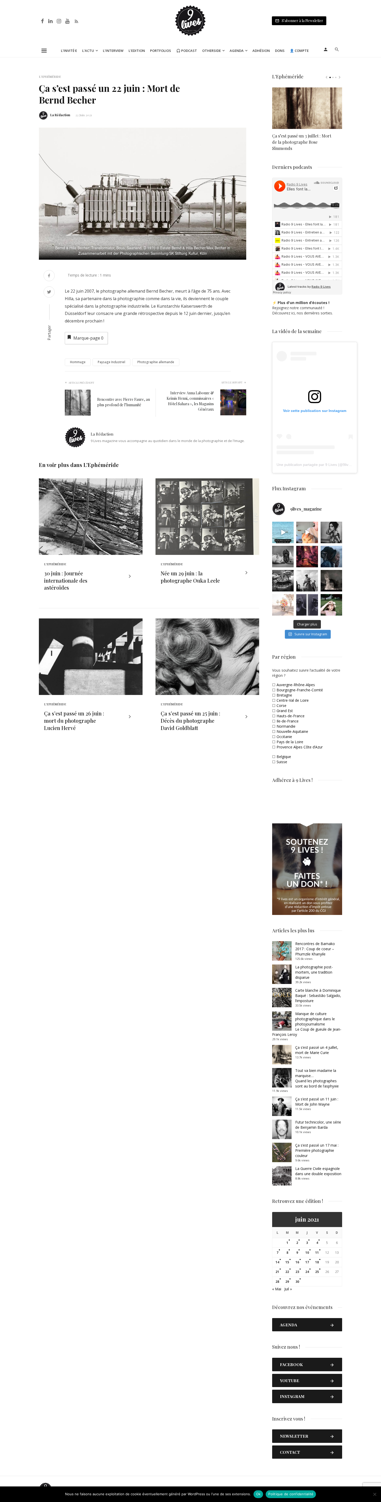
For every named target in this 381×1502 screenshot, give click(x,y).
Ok (258, 1494)
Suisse (282, 761)
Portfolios (160, 50)
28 (277, 1281)
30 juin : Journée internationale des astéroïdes (65, 580)
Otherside (211, 50)
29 (287, 1281)
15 (287, 1262)
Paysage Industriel (111, 362)
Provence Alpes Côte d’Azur (300, 747)
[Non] (374, 1494)
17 (307, 1262)
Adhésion (261, 50)
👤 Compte (299, 50)
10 (307, 1252)
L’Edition (137, 50)
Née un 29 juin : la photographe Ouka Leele (190, 577)
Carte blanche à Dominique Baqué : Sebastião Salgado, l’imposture (318, 995)
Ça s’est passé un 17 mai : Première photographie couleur (316, 1150)
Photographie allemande (155, 362)
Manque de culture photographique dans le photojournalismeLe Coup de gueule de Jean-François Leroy (306, 1024)
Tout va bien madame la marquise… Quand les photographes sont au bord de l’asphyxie (317, 1078)
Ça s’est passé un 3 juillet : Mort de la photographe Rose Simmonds (301, 142)
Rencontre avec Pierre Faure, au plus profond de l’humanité (123, 402)
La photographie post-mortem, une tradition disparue (314, 972)
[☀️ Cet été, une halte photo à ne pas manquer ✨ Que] (331, 532)
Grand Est (285, 710)
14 (277, 1262)
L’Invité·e (69, 50)
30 (297, 1281)
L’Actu (88, 50)
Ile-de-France (288, 721)
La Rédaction (60, 115)
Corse (281, 705)
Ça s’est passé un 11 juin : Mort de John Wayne (316, 1102)
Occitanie (284, 736)
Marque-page (88, 338)
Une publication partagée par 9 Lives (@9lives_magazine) (324, 465)
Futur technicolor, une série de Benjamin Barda (318, 1125)
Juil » (288, 1288)
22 (287, 1272)
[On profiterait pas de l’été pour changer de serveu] (283, 532)
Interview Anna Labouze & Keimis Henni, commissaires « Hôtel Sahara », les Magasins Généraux (190, 401)
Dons (280, 50)
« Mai (276, 1288)
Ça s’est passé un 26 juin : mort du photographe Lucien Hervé (74, 720)
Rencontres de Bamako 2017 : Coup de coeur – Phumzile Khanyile (315, 948)
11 (317, 1252)
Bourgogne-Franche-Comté (300, 689)
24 (307, 1272)
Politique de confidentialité (290, 1494)
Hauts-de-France (291, 715)
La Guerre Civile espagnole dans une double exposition (318, 1171)
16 (297, 1262)
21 (277, 1272)
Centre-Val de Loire (293, 700)
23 (297, 1272)
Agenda (237, 50)
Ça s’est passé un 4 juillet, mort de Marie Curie (316, 1050)
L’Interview (113, 50)
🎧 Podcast (186, 50)
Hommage (78, 362)
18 (317, 1262)
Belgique (284, 756)
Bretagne (284, 695)
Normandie (286, 726)
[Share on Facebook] (49, 276)
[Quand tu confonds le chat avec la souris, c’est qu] (307, 532)
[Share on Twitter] (49, 292)
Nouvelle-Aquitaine (292, 731)
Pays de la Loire (290, 741)
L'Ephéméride (50, 76)
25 (317, 1272)
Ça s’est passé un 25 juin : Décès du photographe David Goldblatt (190, 720)
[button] (241, 132)
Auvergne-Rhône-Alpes (296, 684)
